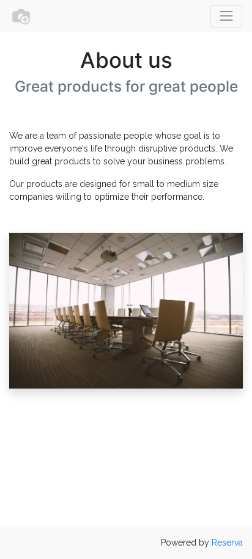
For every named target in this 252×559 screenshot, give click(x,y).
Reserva (227, 542)
